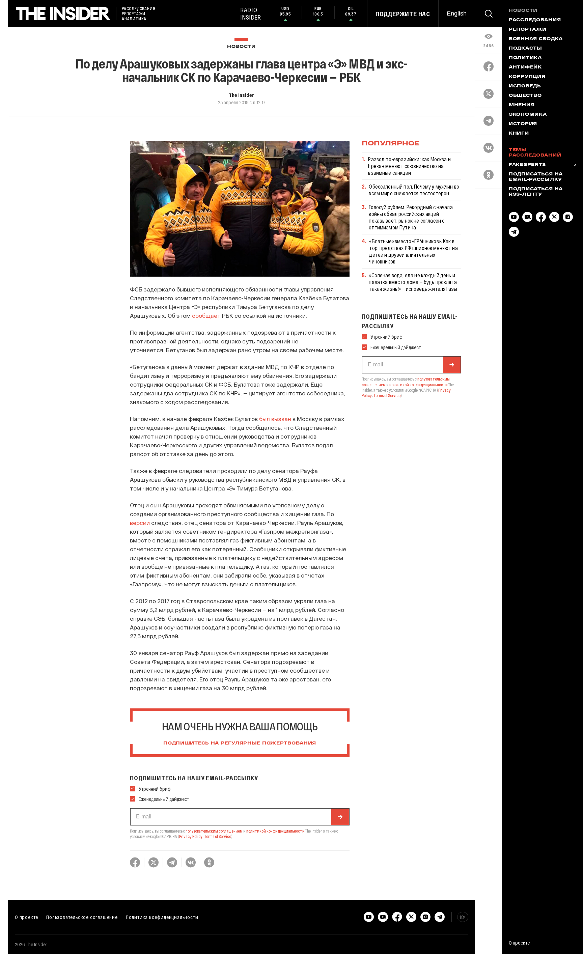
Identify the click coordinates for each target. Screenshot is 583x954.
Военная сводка (536, 39)
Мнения (521, 105)
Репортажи (527, 30)
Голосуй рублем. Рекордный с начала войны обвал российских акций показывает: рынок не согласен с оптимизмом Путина (410, 217)
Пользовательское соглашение (82, 917)
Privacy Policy (190, 836)
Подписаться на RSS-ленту (536, 192)
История (523, 124)
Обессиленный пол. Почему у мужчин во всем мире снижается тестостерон (414, 189)
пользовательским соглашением (214, 831)
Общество (525, 96)
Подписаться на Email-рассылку (536, 177)
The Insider (241, 95)
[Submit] (340, 817)
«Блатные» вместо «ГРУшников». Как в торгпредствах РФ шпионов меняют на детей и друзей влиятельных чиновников (413, 251)
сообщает (206, 315)
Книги (519, 134)
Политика (525, 58)
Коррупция (527, 77)
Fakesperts (527, 165)
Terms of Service (217, 836)
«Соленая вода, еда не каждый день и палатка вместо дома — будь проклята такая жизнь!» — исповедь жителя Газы (413, 282)
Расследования (535, 20)
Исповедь (525, 86)
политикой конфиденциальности (275, 831)
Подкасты (525, 49)
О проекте (26, 917)
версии (140, 522)
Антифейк (525, 67)
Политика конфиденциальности (162, 917)
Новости (241, 47)
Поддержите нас (403, 14)
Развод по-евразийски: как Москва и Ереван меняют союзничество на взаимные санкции (409, 166)
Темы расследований (535, 153)
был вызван (275, 418)
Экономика (528, 115)
